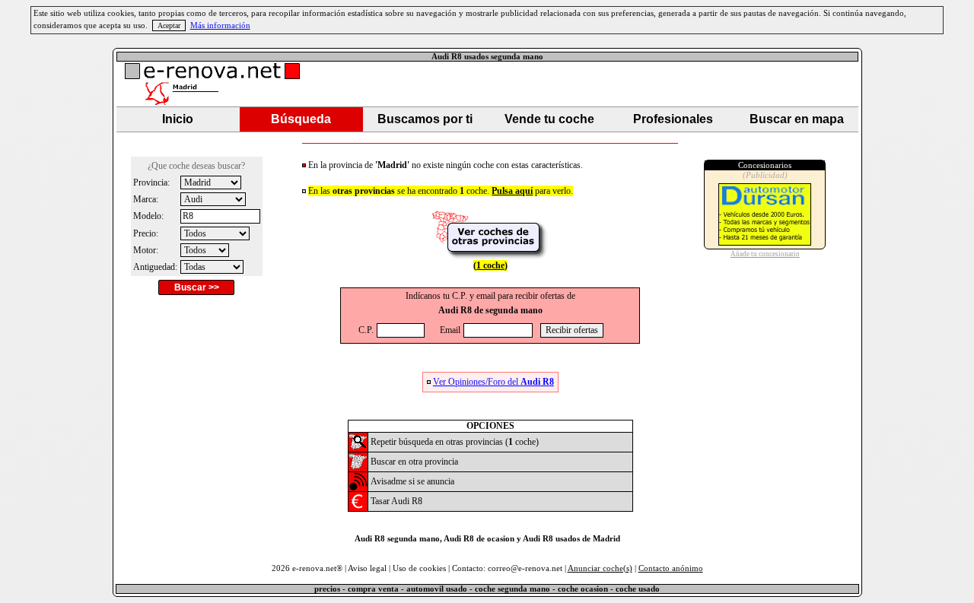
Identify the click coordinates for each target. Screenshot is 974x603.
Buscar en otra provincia (414, 461)
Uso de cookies (419, 568)
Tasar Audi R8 (396, 501)
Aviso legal (367, 568)
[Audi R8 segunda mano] (358, 447)
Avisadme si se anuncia (412, 481)
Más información (220, 25)
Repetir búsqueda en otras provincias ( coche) (455, 441)
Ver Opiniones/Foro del (493, 381)
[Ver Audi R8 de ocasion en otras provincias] (490, 255)
